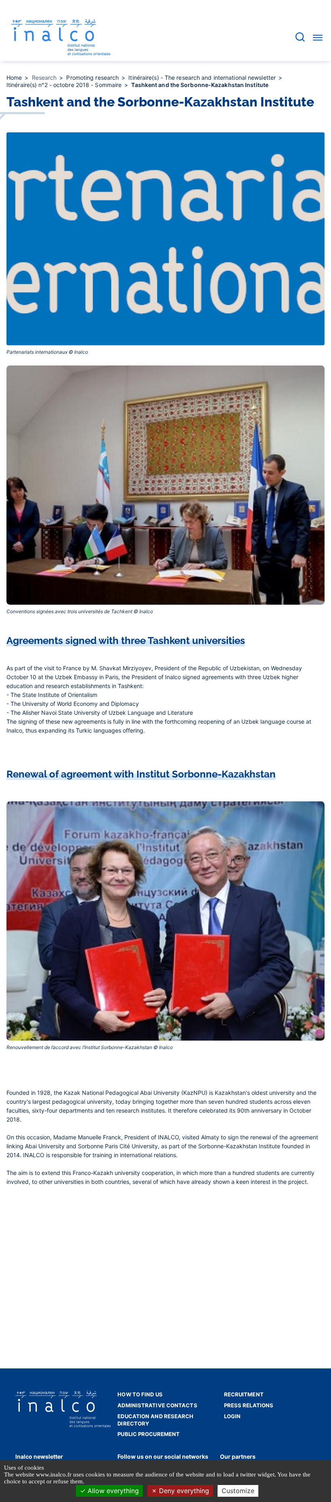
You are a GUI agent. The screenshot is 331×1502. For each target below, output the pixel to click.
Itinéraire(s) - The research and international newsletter (202, 77)
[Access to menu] (318, 37)
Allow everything (112, 1491)
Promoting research (93, 77)
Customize (238, 1491)
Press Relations (249, 1405)
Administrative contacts (157, 1405)
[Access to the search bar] (300, 37)
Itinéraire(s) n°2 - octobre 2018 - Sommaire (64, 84)
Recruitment (244, 1394)
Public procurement (148, 1434)
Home (15, 77)
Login (232, 1416)
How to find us (139, 1394)
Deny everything (183, 1491)
